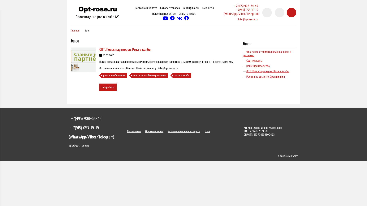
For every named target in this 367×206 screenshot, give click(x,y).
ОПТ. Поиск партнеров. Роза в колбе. (125, 49)
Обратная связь (154, 131)
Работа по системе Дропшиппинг (265, 76)
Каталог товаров (170, 8)
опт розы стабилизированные (149, 75)
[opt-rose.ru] (97, 10)
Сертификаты (191, 8)
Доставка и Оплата (145, 8)
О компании (134, 131)
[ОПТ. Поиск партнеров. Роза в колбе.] (83, 59)
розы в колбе (182, 75)
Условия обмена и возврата (184, 131)
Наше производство (164, 13)
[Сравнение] (279, 12)
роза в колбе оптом (114, 75)
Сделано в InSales (288, 156)
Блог (247, 43)
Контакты (208, 8)
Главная (75, 30)
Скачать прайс (187, 13)
